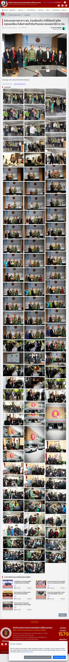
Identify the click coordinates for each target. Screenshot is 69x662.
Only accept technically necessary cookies (37, 657)
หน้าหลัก (5, 10)
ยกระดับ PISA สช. (56, 10)
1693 (32, 635)
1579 (63, 634)
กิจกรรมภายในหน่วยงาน (15, 15)
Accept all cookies (59, 657)
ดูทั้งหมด (62, 615)
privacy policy (29, 652)
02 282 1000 (21, 635)
